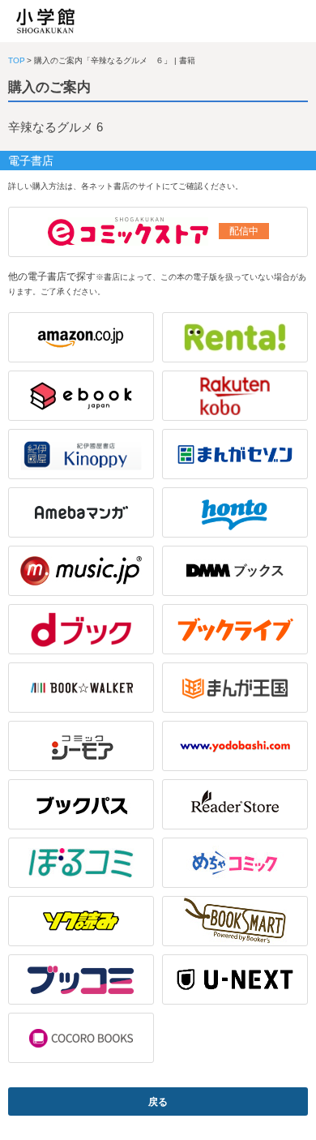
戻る (158, 1102)
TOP (16, 60)
